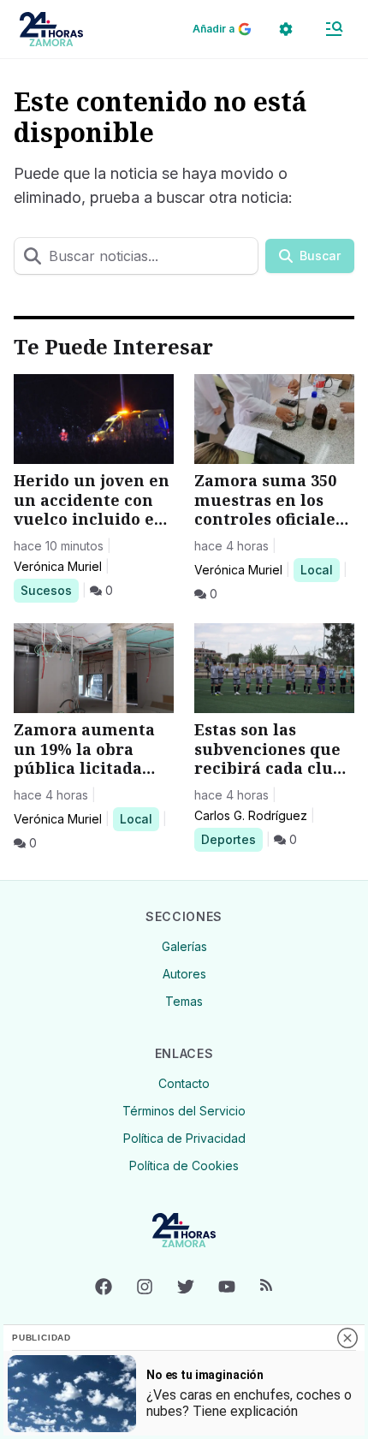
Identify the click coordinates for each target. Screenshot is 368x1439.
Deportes (231, 839)
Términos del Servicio (184, 1110)
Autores (184, 973)
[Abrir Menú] (333, 29)
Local (320, 569)
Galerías (184, 946)
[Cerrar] (347, 1338)
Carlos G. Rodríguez (250, 815)
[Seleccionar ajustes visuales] (286, 29)
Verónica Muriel (58, 566)
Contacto (184, 1083)
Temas (184, 1001)
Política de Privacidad (184, 1138)
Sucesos (49, 590)
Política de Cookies (184, 1165)
